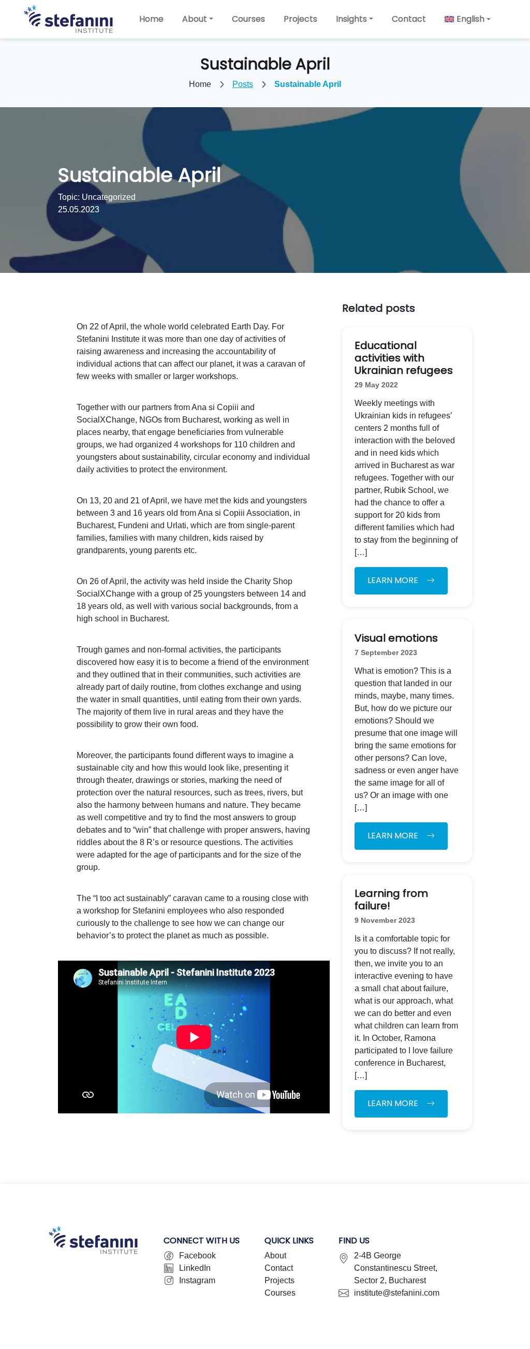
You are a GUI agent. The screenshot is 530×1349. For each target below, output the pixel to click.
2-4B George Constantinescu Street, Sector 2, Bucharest (395, 1268)
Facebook (197, 1255)
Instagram (197, 1280)
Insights (351, 19)
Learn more (392, 580)
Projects (300, 19)
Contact (409, 19)
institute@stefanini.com (396, 1292)
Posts (242, 84)
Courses (248, 19)
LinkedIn (195, 1268)
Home (151, 19)
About (194, 19)
